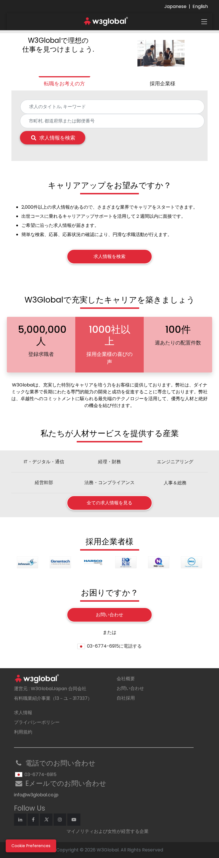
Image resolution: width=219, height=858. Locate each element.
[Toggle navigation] (204, 21)
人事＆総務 (175, 483)
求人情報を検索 (57, 137)
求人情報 (23, 712)
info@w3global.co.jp (36, 794)
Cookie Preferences (30, 846)
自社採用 (126, 698)
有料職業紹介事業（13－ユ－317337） (53, 698)
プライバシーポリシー (37, 722)
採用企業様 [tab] (162, 83)
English (200, 6)
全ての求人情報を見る (109, 503)
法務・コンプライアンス (109, 482)
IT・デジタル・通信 (44, 461)
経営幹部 (44, 482)
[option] (27, 562)
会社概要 (126, 678)
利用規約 (23, 732)
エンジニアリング (175, 461)
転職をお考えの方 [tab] (64, 83)
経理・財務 (109, 461)
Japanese (175, 6)
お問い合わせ (109, 614)
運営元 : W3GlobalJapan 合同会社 (50, 688)
